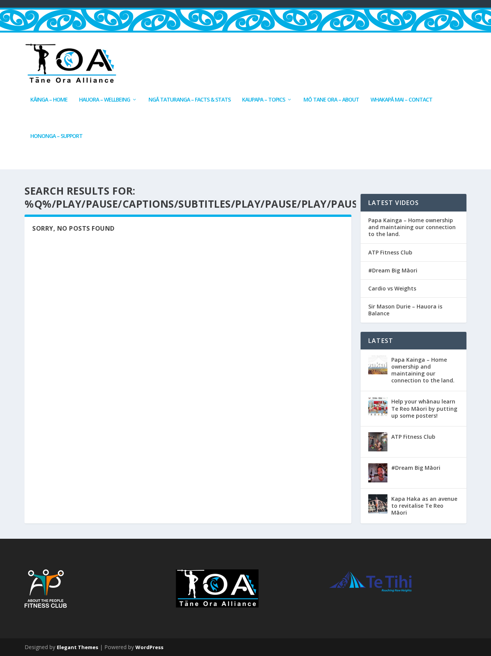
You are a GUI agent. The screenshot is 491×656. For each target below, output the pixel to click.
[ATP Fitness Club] (377, 441)
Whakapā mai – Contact (401, 100)
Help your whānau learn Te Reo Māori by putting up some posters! (424, 408)
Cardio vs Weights (392, 288)
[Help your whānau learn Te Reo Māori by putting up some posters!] (377, 406)
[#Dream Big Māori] (377, 472)
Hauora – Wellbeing (104, 100)
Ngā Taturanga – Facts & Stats (189, 100)
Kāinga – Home (49, 100)
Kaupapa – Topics (263, 100)
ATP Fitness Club (390, 252)
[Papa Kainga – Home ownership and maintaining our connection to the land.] (377, 364)
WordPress (149, 647)
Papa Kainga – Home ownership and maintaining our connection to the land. (412, 227)
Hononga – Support (56, 136)
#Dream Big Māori (392, 270)
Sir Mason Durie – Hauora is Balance (405, 310)
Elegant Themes (77, 647)
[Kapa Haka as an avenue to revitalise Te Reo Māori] (377, 503)
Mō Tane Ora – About (331, 100)
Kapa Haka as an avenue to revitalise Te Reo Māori (424, 505)
